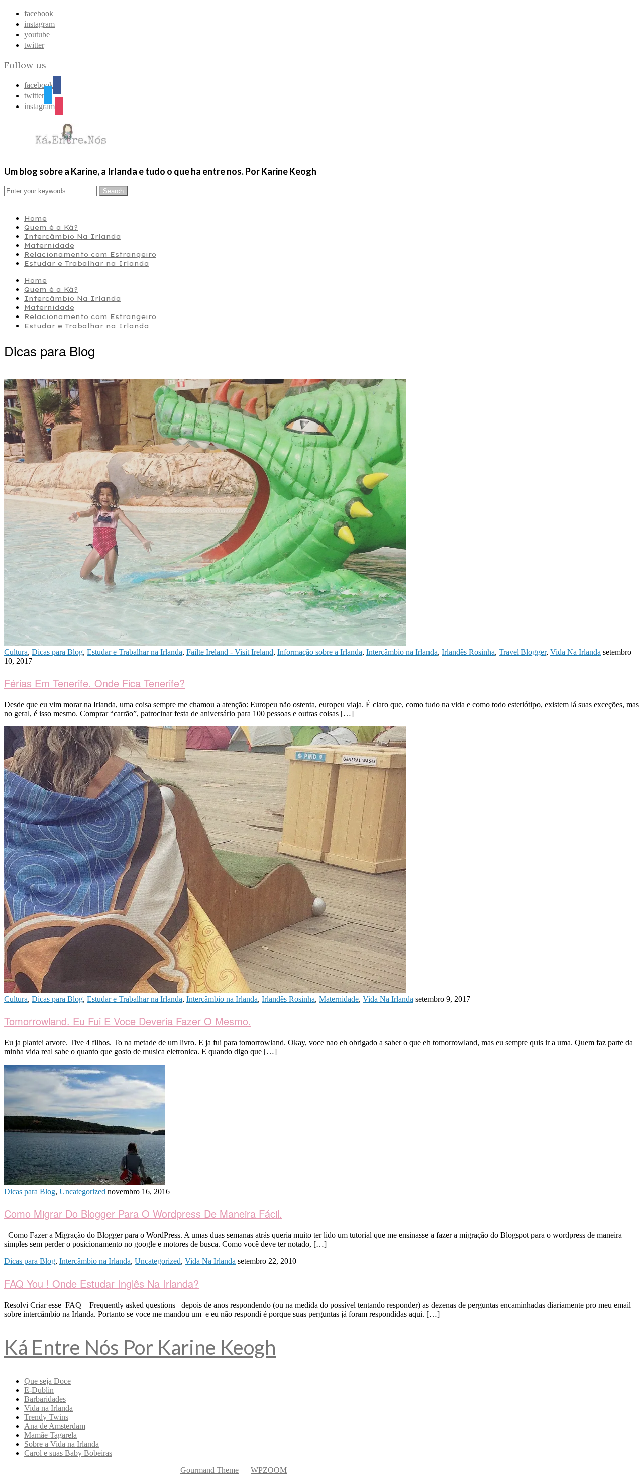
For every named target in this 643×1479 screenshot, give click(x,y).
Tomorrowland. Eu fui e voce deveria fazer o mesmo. (127, 1021)
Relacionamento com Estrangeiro (90, 254)
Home (35, 218)
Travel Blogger (522, 652)
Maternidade (49, 245)
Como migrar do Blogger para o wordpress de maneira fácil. (143, 1213)
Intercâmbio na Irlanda (402, 652)
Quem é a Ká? (51, 227)
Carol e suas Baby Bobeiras (68, 1453)
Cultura (16, 652)
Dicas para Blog (57, 652)
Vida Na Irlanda (575, 652)
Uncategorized (82, 1191)
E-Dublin (39, 1390)
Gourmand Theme (209, 1470)
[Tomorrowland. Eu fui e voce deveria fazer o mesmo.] (205, 990)
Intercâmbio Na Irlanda (72, 236)
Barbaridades (45, 1399)
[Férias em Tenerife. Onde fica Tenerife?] (205, 643)
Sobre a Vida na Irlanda (61, 1444)
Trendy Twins (46, 1417)
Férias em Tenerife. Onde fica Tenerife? (94, 683)
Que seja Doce (47, 1381)
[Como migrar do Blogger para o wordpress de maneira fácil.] (84, 1182)
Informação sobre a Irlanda (319, 652)
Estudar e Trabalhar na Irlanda (86, 263)
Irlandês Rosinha (468, 652)
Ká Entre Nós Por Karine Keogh (140, 1347)
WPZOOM (269, 1470)
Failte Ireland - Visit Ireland (229, 652)
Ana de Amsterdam (54, 1426)
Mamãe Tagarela (50, 1435)
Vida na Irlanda (48, 1408)
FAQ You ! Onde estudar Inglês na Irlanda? (101, 1283)
